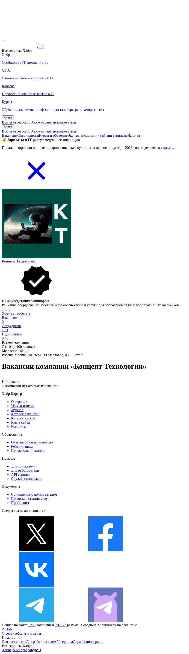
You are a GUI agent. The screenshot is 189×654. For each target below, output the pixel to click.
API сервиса (20, 474)
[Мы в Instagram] (105, 585)
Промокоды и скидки (28, 450)
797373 (60, 625)
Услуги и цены (22, 406)
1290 (31, 625)
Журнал (134, 135)
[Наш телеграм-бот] (105, 621)
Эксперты (75, 135)
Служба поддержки (26, 479)
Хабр (6, 650)
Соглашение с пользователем (34, 494)
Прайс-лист (20, 503)
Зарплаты (120, 135)
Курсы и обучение (53, 135)
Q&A (14, 650)
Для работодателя (25, 470)
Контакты (19, 426)
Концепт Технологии (18, 261)
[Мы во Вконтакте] (36, 585)
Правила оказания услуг (30, 498)
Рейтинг (106, 135)
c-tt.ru (6, 309)
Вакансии (9, 135)
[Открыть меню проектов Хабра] (4, 40)
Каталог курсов (23, 418)
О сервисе (19, 402)
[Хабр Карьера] (20, 46)
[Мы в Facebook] (105, 550)
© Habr (7, 629)
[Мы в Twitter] (36, 550)
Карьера (24, 650)
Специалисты (28, 135)
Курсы (36, 650)
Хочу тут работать (16, 313)
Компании (91, 135)
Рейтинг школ (22, 446)
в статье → (166, 148)
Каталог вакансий (25, 414)
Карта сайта (20, 422)
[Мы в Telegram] (36, 621)
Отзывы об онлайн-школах (32, 442)
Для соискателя (23, 466)
